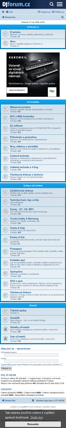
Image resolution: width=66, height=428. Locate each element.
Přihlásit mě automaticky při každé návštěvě (41, 365)
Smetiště (15, 318)
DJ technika (33, 102)
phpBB (24, 407)
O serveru (15, 32)
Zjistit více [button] (36, 417)
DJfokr (41, 395)
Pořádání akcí (17, 260)
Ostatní (33, 305)
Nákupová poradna (20, 107)
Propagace (16, 248)
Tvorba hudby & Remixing (24, 218)
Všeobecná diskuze (20, 292)
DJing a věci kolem (33, 185)
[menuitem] (9, 12)
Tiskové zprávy (18, 310)
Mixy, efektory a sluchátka (24, 146)
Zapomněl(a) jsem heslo (11, 365)
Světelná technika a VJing (24, 167)
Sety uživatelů (17, 336)
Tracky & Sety (17, 228)
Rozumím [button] (33, 424)
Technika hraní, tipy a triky (24, 200)
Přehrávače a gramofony (23, 137)
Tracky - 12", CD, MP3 (21, 209)
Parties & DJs (17, 237)
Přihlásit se (7, 349)
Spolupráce (16, 271)
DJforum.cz (33, 27)
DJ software (16, 125)
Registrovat (24, 349)
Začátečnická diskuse (21, 190)
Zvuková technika (19, 156)
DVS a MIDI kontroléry (22, 116)
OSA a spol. (16, 281)
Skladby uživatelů (19, 327)
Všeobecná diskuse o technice (26, 174)
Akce (12, 41)
